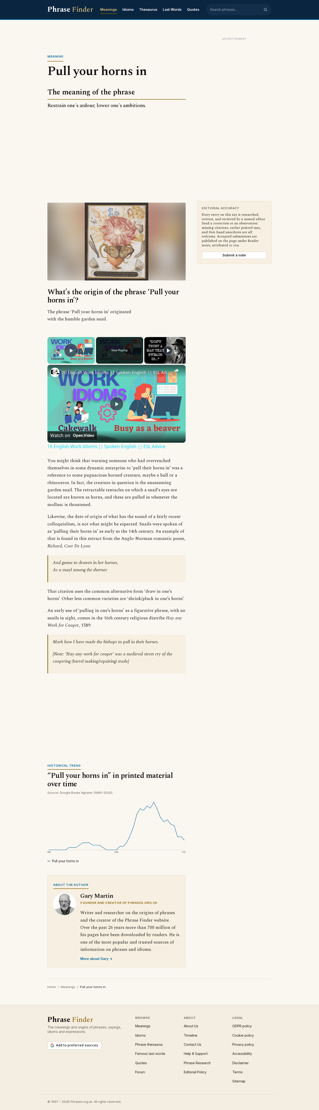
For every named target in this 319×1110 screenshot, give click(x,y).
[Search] (265, 10)
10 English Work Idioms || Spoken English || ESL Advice (116, 372)
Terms (237, 1072)
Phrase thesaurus (149, 1044)
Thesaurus (148, 9)
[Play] (168, 350)
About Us (191, 1026)
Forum (140, 1072)
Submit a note (234, 255)
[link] (55, 372)
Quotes (193, 9)
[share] (176, 370)
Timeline (190, 1035)
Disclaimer (240, 1063)
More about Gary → (96, 959)
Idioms (128, 9)
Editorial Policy (195, 1072)
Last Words (172, 9)
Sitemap (238, 1081)
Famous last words (150, 1054)
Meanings (108, 9)
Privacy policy (243, 1044)
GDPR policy (242, 1026)
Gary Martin (96, 896)
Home (51, 987)
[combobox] (235, 9)
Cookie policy (243, 1035)
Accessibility (242, 1054)
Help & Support (196, 1054)
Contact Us (192, 1044)
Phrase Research (197, 1063)
